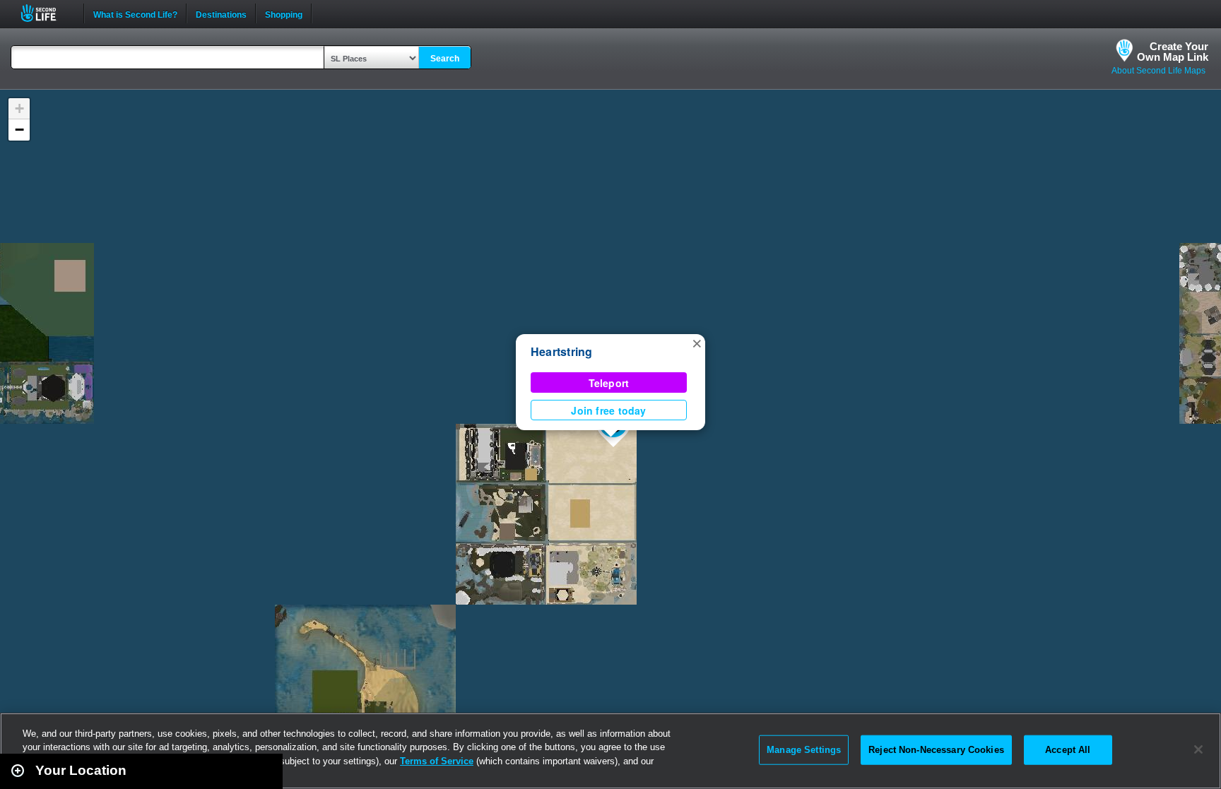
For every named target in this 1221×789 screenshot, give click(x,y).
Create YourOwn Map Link (1172, 51)
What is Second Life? (135, 13)
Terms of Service (436, 761)
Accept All (1067, 749)
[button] (696, 342)
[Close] (1198, 749)
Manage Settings (804, 749)
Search (444, 59)
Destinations (221, 13)
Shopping (283, 13)
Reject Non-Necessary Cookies (936, 749)
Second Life (46, 13)
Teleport (609, 383)
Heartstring (562, 351)
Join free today (608, 410)
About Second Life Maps (1158, 71)
